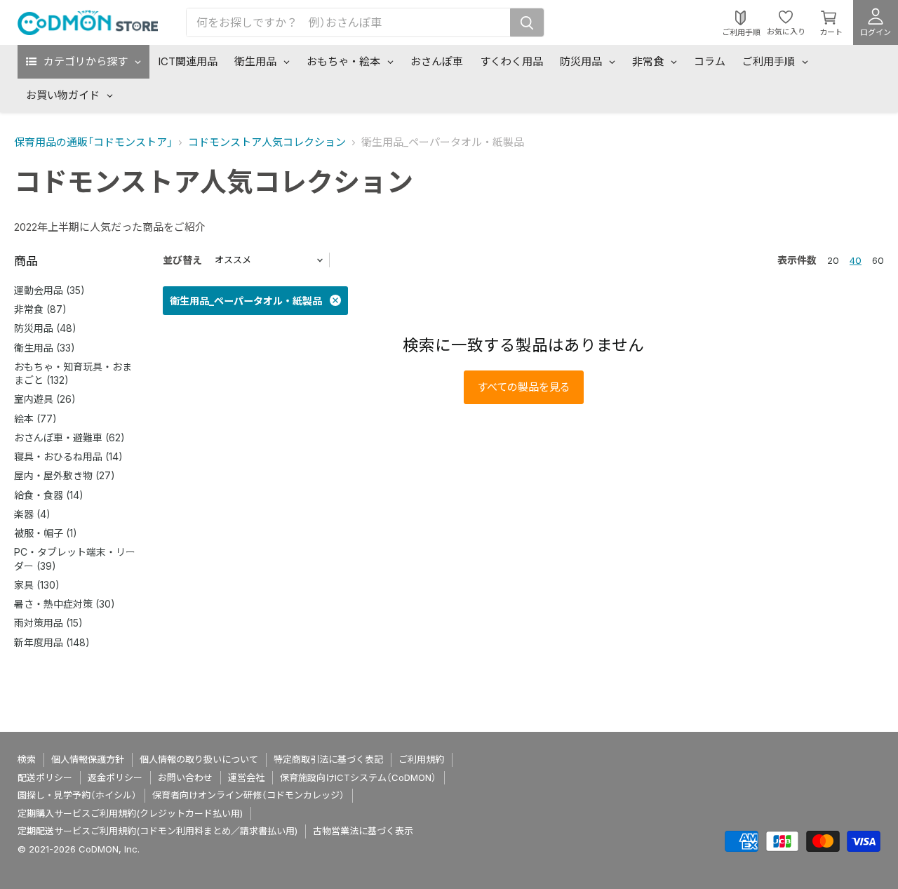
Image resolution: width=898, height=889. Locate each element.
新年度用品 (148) (52, 642)
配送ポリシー (45, 777)
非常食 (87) (40, 309)
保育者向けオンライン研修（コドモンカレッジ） (248, 795)
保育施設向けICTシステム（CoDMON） (358, 777)
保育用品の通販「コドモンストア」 (93, 142)
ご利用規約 (421, 759)
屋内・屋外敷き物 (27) (64, 475)
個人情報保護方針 (87, 759)
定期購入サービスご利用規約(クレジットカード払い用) (130, 813)
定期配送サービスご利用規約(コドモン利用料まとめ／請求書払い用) (157, 830)
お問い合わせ (185, 777)
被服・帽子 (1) (45, 533)
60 (878, 260)
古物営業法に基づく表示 (363, 830)
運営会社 (246, 777)
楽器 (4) (32, 514)
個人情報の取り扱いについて (199, 759)
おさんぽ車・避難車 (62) (69, 437)
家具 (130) (37, 585)
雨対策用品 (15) (48, 623)
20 (833, 260)
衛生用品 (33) (44, 348)
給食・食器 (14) (48, 495)
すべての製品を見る (523, 387)
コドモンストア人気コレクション (267, 142)
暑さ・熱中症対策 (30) (64, 604)
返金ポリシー (115, 777)
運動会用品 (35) (49, 290)
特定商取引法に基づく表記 (328, 759)
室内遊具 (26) (45, 399)
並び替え (182, 260)
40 (856, 260)
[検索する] (527, 22)
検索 (27, 759)
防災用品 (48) (45, 328)
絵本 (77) (35, 419)
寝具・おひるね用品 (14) (68, 456)
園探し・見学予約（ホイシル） (77, 795)
